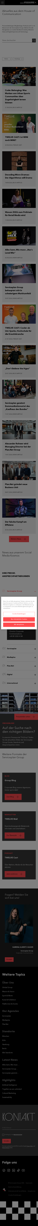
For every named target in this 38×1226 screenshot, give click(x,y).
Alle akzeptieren (19, 624)
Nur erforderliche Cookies (19, 619)
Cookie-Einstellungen (19, 614)
